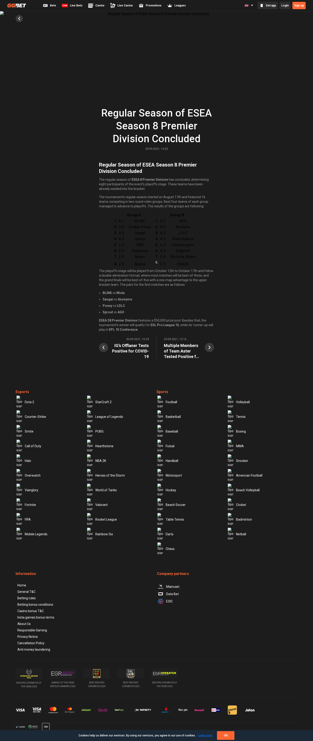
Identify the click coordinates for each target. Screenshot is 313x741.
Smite (29, 431)
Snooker (242, 461)
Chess (170, 549)
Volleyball (243, 402)
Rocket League (106, 519)
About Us (24, 624)
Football (171, 402)
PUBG (99, 431)
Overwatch (33, 475)
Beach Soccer (176, 505)
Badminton (244, 519)
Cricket (241, 505)
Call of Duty (33, 446)
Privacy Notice (27, 636)
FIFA (28, 519)
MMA (240, 446)
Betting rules (26, 598)
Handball (172, 461)
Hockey (171, 490)
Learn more (205, 735)
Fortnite (30, 505)
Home (21, 585)
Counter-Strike (35, 417)
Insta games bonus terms (35, 617)
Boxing (241, 431)
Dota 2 (29, 402)
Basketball (173, 417)
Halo (28, 461)
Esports (22, 392)
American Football (249, 475)
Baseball (172, 431)
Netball (241, 534)
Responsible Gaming (32, 630)
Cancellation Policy (30, 643)
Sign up (299, 5)
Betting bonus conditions (35, 604)
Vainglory (31, 490)
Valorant (101, 505)
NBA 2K (100, 461)
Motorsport (174, 475)
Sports (162, 392)
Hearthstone (104, 446)
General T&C (26, 592)
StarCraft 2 (103, 402)
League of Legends (109, 417)
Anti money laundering (33, 649)
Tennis (241, 417)
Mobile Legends (36, 534)
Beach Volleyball (248, 490)
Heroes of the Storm (110, 475)
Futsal (170, 446)
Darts (169, 534)
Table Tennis (175, 519)
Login (285, 5)
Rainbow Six (104, 534)
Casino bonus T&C (30, 611)
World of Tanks (106, 490)
